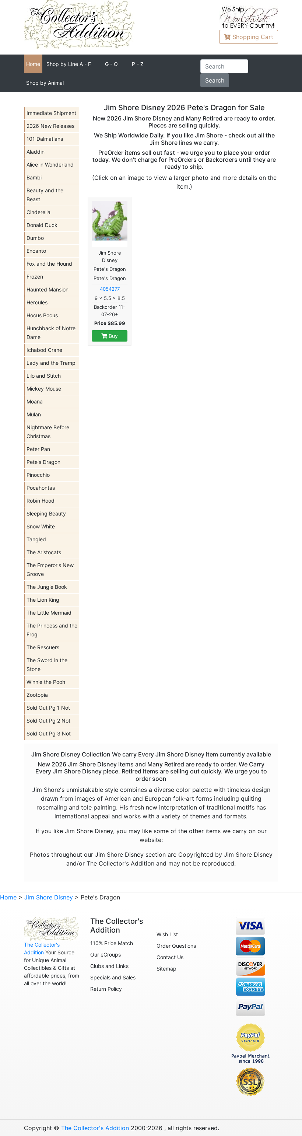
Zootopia (37, 695)
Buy (112, 336)
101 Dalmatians (45, 139)
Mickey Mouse (44, 388)
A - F (68, 64)
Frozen (35, 276)
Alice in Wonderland (50, 164)
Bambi (34, 177)
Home (33, 64)
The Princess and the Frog (52, 629)
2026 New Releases (50, 126)
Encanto (36, 251)
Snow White (41, 526)
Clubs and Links (109, 966)
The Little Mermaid (49, 612)
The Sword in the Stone (47, 664)
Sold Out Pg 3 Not (49, 733)
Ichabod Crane (44, 350)
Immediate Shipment (51, 113)
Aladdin (36, 151)
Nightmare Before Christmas (48, 431)
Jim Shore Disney (48, 897)
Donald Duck (42, 225)
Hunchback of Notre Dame (51, 332)
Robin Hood (41, 500)
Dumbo (35, 238)
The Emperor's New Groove (50, 569)
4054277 (110, 289)
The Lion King (43, 600)
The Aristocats (44, 552)
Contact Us (170, 957)
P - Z (138, 64)
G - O (111, 64)
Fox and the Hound (49, 264)
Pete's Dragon (43, 462)
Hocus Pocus (42, 315)
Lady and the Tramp (51, 363)
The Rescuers (43, 647)
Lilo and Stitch (44, 376)
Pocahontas (41, 488)
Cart (252, 37)
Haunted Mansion (48, 289)
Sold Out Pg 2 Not (48, 720)
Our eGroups (105, 954)
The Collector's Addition (95, 1128)
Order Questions (176, 946)
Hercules (37, 302)
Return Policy (106, 989)
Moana (35, 401)
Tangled (36, 539)
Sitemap (166, 968)
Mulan (34, 414)
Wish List (167, 934)
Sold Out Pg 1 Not (48, 708)
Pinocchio (38, 475)
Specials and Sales (113, 977)
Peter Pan (38, 449)
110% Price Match (111, 943)
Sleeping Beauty (46, 513)
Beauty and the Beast (45, 194)
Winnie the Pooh (46, 682)
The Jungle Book (47, 587)
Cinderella (38, 212)
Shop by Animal (45, 83)
